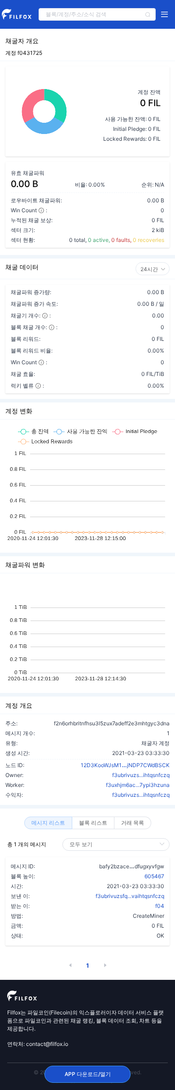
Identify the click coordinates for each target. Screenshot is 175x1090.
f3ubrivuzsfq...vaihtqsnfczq (130, 896)
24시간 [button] (149, 269)
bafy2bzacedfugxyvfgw (131, 866)
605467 (154, 876)
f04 (159, 905)
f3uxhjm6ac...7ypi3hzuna (138, 785)
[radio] (48, 823)
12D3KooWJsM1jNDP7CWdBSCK (125, 764)
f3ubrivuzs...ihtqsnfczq (141, 775)
